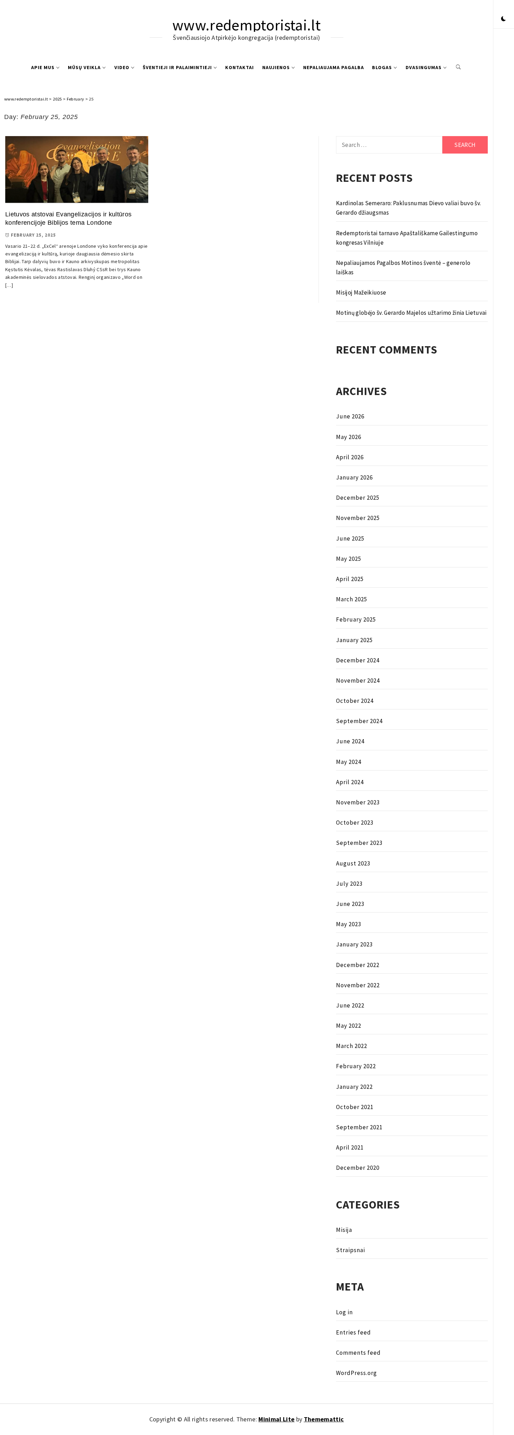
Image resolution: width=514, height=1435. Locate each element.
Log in (344, 1312)
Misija (344, 1230)
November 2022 (358, 985)
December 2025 (357, 497)
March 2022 (351, 1046)
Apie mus (43, 67)
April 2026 (350, 457)
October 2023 (354, 822)
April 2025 (350, 579)
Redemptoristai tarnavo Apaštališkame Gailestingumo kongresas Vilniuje (407, 237)
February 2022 (356, 1066)
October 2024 (354, 701)
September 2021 (359, 1127)
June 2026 (350, 416)
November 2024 (358, 680)
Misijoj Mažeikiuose (361, 292)
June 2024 (350, 741)
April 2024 (350, 782)
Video (121, 67)
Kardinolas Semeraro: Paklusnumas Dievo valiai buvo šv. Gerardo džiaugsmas (408, 207)
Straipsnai (350, 1250)
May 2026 (348, 437)
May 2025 (348, 559)
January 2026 (354, 477)
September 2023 (359, 843)
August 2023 (353, 863)
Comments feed (358, 1352)
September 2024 (359, 721)
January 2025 (354, 640)
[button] (503, 19)
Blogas (382, 67)
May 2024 (348, 762)
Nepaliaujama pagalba (333, 67)
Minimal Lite (276, 1419)
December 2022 (357, 965)
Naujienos (276, 67)
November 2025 (358, 518)
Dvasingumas (424, 67)
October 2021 (354, 1107)
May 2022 (348, 1025)
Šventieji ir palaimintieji (177, 67)
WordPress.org (356, 1373)
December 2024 (357, 660)
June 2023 (350, 904)
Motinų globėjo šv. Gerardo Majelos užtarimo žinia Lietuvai (411, 313)
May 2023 (348, 924)
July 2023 (349, 883)
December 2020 (357, 1168)
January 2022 (354, 1087)
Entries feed (353, 1332)
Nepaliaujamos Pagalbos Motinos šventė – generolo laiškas (403, 267)
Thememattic (324, 1419)
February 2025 (356, 619)
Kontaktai (239, 67)
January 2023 (354, 944)
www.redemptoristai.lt (246, 25)
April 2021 (350, 1147)
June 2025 (350, 538)
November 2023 (358, 802)
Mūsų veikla (84, 67)
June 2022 (350, 1005)
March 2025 (351, 599)
